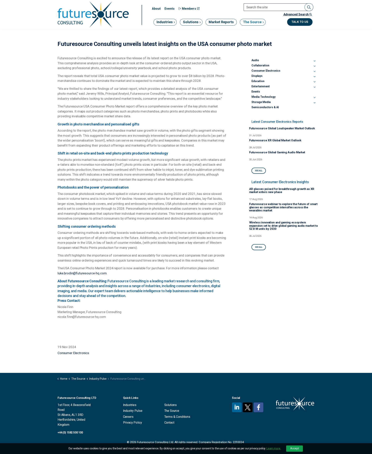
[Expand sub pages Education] (314, 82)
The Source (252, 22)
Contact (169, 422)
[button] (309, 7)
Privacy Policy (132, 422)
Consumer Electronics (73, 353)
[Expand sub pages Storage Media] (314, 102)
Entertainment (260, 86)
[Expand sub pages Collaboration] (314, 66)
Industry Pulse (132, 411)
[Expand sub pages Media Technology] (314, 97)
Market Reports (221, 22)
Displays (257, 75)
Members (189, 8)
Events (169, 8)
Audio (255, 60)
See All (258, 171)
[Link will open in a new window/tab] (237, 407)
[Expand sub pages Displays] (314, 76)
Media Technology (263, 96)
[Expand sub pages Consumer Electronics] (314, 71)
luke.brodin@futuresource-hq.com (82, 273)
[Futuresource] (93, 14)
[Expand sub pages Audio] (314, 61)
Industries (165, 22)
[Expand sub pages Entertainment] (314, 87)
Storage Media (261, 102)
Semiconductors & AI (265, 107)
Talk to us (299, 22)
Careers (128, 417)
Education (257, 81)
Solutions (190, 22)
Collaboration (260, 65)
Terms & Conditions (177, 417)
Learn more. (273, 448)
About (156, 8)
